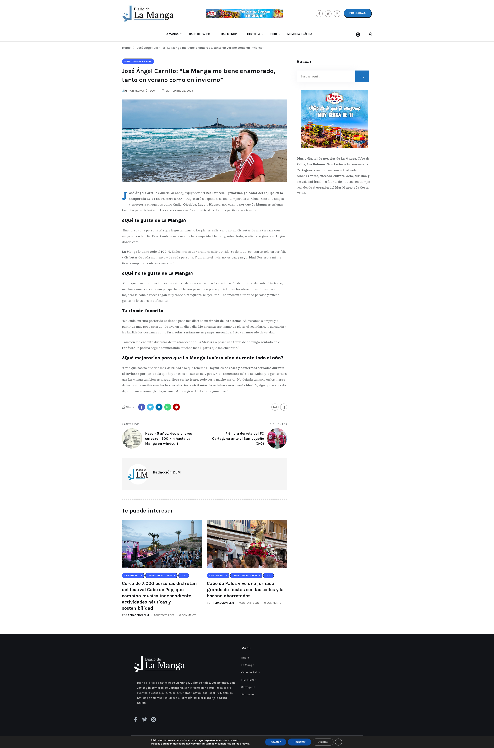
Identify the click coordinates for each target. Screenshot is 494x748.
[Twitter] (144, 719)
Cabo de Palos (199, 34)
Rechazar (299, 742)
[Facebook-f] (135, 719)
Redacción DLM (138, 615)
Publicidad (357, 13)
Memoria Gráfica (299, 34)
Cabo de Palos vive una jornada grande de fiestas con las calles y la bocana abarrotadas (245, 589)
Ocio (273, 34)
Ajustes (323, 742)
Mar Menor (229, 34)
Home (127, 47)
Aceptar (276, 742)
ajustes (244, 743)
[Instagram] (153, 719)
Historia (253, 34)
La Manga (171, 34)
